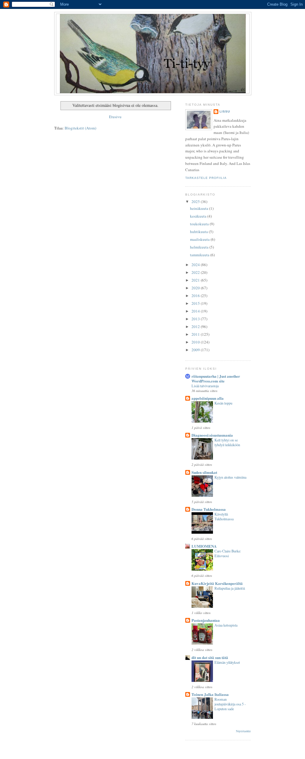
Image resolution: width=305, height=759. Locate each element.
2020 (196, 288)
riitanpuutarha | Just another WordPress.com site (216, 378)
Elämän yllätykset (227, 662)
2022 (196, 272)
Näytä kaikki (243, 731)
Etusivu (115, 116)
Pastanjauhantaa (206, 620)
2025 (196, 201)
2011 (196, 334)
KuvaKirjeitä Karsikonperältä (217, 583)
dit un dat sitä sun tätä (210, 657)
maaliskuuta (200, 239)
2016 (196, 295)
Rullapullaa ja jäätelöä (229, 588)
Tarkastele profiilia (206, 177)
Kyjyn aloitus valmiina (230, 477)
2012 (196, 326)
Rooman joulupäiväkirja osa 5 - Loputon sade (230, 704)
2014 (196, 311)
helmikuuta (199, 247)
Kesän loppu (223, 403)
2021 (196, 280)
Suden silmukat (204, 472)
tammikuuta (200, 254)
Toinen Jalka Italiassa (210, 694)
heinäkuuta (199, 208)
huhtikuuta (199, 231)
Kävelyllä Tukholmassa (224, 516)
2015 (196, 303)
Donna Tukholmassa (209, 509)
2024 (196, 264)
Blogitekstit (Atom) (80, 128)
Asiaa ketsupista (225, 625)
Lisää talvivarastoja (205, 385)
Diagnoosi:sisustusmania (212, 435)
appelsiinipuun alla (208, 398)
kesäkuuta (198, 216)
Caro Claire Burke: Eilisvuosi (227, 553)
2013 (196, 318)
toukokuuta (200, 224)
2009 (196, 349)
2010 (196, 342)
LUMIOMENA (204, 546)
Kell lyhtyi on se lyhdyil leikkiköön (227, 442)
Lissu (225, 111)
